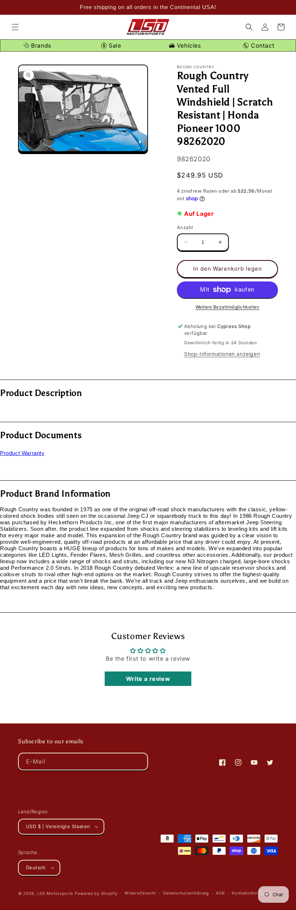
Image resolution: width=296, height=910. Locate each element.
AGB (220, 893)
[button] (15, 27)
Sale (114, 45)
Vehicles (188, 45)
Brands (40, 45)
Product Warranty (22, 453)
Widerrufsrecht (140, 893)
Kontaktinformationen (254, 893)
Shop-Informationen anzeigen (222, 354)
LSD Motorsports (55, 893)
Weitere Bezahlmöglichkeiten (228, 307)
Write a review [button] (148, 678)
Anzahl (185, 227)
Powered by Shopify (96, 893)
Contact (261, 45)
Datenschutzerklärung (186, 893)
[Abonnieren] (139, 761)
